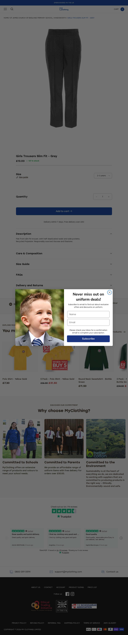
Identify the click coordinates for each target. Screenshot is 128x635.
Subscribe (88, 338)
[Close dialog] (109, 292)
